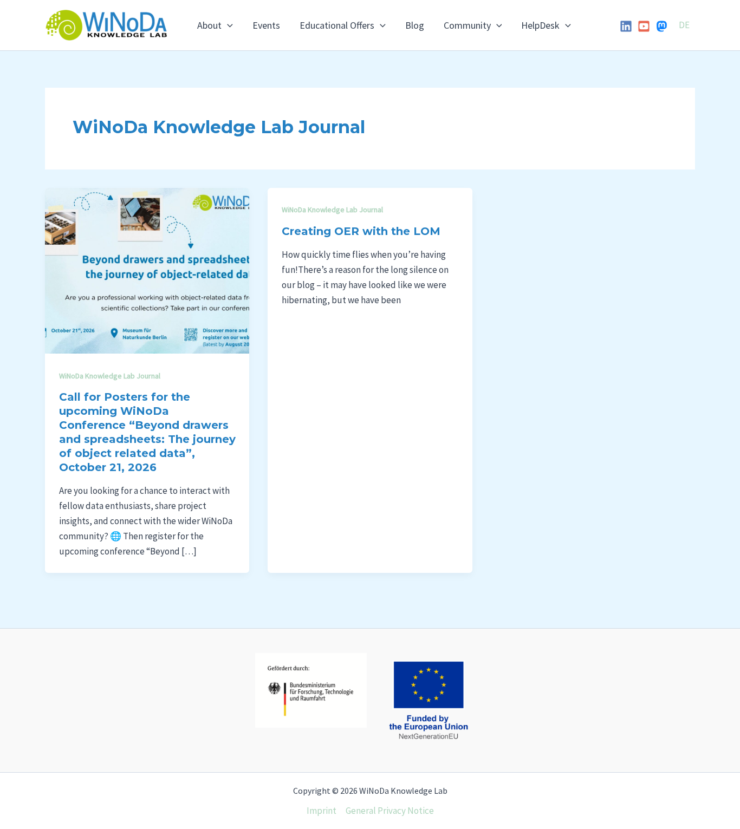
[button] (227, 25)
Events (266, 25)
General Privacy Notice (390, 811)
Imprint (321, 811)
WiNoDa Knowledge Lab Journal (109, 376)
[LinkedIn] (626, 26)
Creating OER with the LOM (361, 231)
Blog (414, 25)
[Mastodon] (661, 26)
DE (684, 25)
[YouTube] (644, 26)
